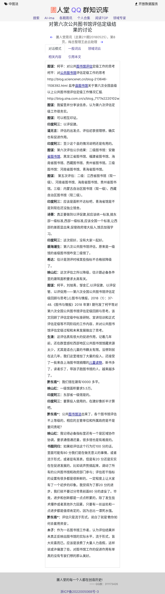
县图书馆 (81, 86)
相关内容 (54, 57)
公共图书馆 (68, 73)
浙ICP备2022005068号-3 (79, 592)
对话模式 (54, 48)
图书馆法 (74, 414)
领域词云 (94, 48)
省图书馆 (53, 156)
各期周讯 (65, 18)
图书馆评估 (84, 66)
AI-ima (49, 18)
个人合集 (83, 18)
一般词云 (74, 48)
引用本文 (74, 57)
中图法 (13, 4)
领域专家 (119, 18)
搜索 (36, 18)
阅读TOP (101, 18)
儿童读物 (95, 363)
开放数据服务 (148, 4)
